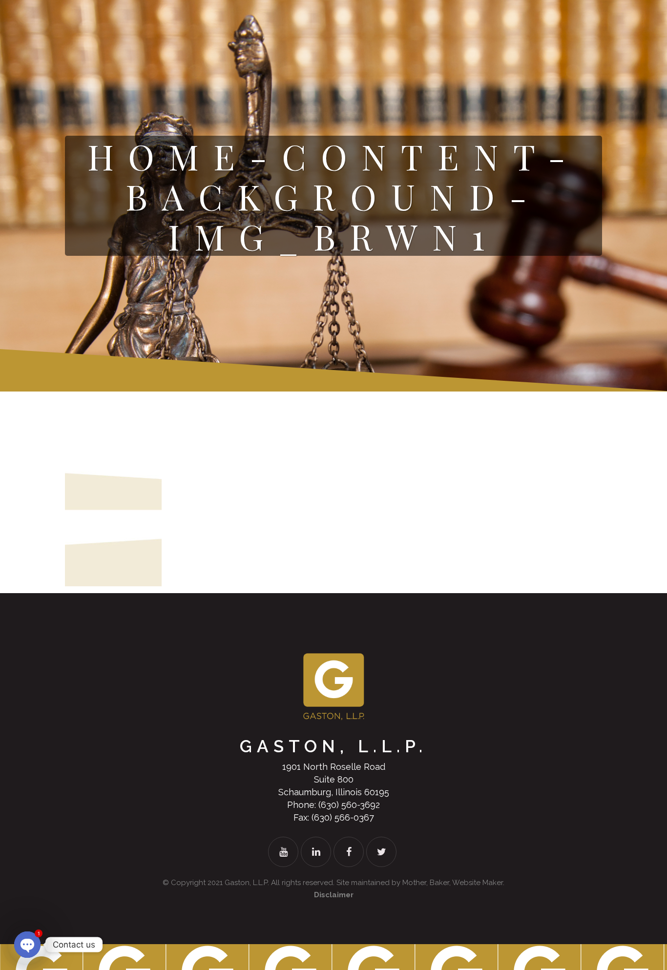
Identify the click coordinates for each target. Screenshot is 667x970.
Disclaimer (334, 894)
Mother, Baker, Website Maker (452, 882)
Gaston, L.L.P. (247, 882)
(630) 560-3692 (349, 805)
